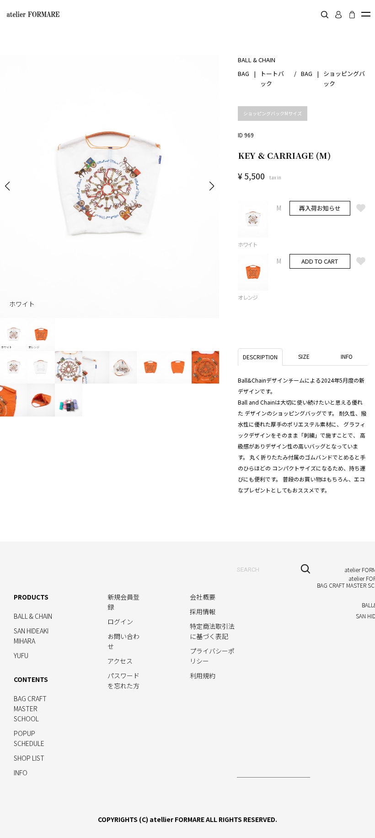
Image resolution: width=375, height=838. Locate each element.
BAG (243, 73)
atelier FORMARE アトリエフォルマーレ (32, 14)
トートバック (272, 78)
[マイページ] (338, 14)
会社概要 (202, 596)
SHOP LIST (29, 757)
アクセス (120, 660)
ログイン (120, 621)
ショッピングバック (344, 78)
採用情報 (202, 611)
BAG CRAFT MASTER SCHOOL (30, 708)
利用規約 (202, 675)
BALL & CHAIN (33, 616)
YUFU (21, 655)
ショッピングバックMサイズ (272, 113)
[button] (7, 186)
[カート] (352, 14)
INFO (20, 772)
